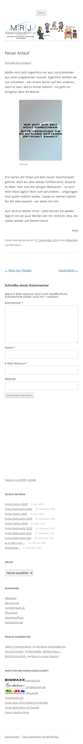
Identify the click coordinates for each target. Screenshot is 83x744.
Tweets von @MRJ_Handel (20, 480)
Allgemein (72, 240)
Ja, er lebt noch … (15, 543)
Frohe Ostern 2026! (16, 504)
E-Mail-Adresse (16, 363)
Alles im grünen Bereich (45, 656)
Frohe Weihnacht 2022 (18, 533)
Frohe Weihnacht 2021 (18, 538)
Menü (41, 12)
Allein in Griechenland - (18, 646)
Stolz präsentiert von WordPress (41, 736)
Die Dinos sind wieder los (51, 646)
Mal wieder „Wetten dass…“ (44, 651)
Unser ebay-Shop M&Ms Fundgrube (26, 702)
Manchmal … (12, 547)
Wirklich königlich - (16, 656)
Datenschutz (12, 736)
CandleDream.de (15, 608)
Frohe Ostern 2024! (16, 523)
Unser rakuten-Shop (17, 712)
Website (10, 379)
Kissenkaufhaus (14, 617)
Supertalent (68, 270)
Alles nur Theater (18, 270)
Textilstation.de (14, 698)
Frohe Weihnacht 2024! (18, 518)
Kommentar (14, 303)
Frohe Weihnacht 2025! (18, 509)
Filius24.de (11, 612)
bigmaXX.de (12, 603)
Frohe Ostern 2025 (16, 514)
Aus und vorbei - (14, 651)
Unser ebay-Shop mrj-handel (22, 707)
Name (10, 348)
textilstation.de (14, 622)
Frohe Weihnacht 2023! (18, 528)
